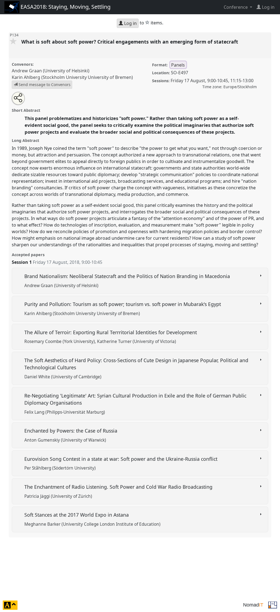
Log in (130, 23)
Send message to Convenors (44, 84)
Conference (236, 7)
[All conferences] (272, 605)
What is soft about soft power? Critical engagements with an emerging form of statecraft (130, 41)
